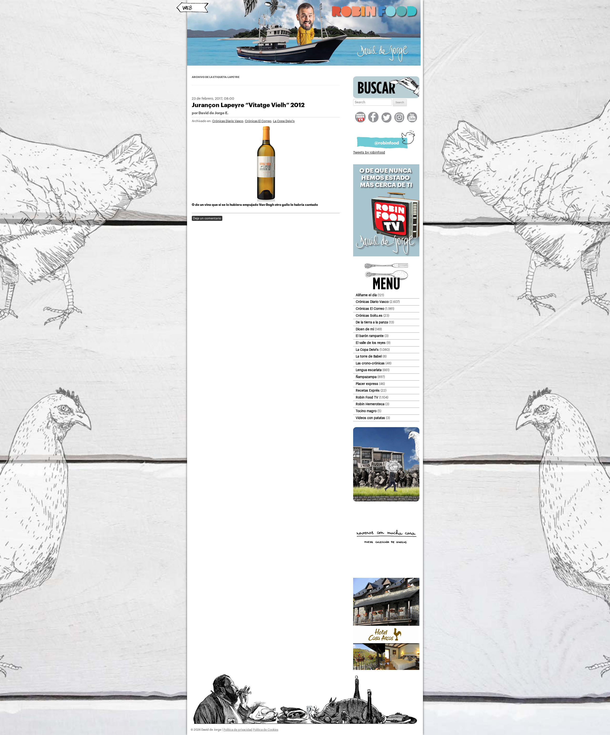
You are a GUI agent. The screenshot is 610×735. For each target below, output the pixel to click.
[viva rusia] (386, 500)
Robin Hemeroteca (370, 404)
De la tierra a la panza (372, 322)
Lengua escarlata (368, 370)
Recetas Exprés (368, 390)
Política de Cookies (265, 729)
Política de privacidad (238, 729)
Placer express (367, 383)
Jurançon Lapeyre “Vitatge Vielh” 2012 (248, 105)
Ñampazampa (366, 376)
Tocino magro (366, 411)
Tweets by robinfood (369, 152)
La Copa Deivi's (284, 121)
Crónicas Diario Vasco (227, 121)
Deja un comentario (207, 218)
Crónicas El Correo (258, 121)
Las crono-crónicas (370, 363)
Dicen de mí (365, 329)
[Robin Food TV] (386, 255)
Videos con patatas (370, 417)
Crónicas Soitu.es (369, 315)
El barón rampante (370, 335)
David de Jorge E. (213, 113)
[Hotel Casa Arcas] (386, 669)
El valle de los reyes (371, 342)
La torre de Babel (369, 356)
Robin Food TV (367, 397)
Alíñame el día (366, 295)
